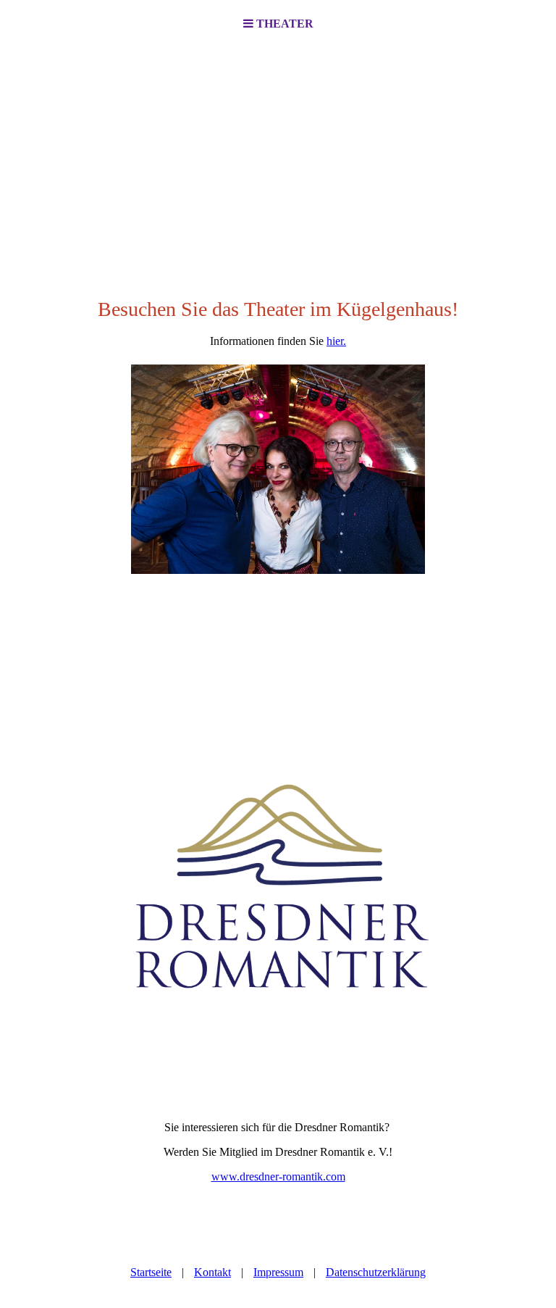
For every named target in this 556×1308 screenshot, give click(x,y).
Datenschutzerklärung (376, 1272)
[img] (278, 156)
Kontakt (212, 1272)
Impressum (278, 1272)
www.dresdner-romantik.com (278, 1176)
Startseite (151, 1272)
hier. (336, 341)
